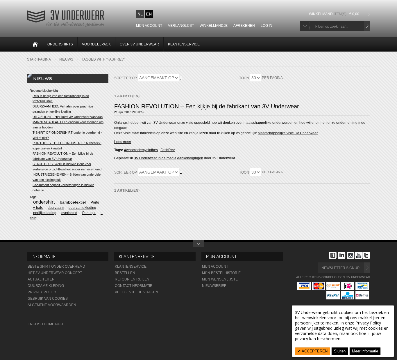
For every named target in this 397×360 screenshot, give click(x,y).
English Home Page (46, 324)
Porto (95, 202)
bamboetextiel (73, 202)
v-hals (38, 208)
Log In (266, 26)
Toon (244, 78)
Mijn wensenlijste (220, 279)
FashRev (167, 150)
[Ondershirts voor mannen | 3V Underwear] (65, 26)
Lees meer (122, 142)
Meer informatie (365, 351)
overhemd (69, 213)
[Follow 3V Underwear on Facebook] (333, 256)
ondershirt (44, 202)
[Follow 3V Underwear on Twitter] (366, 256)
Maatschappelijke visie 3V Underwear (288, 133)
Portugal (89, 213)
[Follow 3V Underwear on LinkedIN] (342, 256)
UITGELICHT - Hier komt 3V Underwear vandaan (68, 117)
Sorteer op (125, 78)
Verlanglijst (181, 26)
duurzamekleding (82, 208)
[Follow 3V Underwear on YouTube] (358, 256)
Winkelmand (334, 14)
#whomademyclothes (141, 150)
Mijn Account (215, 266)
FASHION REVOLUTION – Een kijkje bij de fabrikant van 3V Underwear (206, 106)
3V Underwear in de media (155, 158)
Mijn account (149, 26)
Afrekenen (244, 26)
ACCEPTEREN (314, 351)
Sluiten (340, 351)
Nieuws (66, 59)
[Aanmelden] (367, 267)
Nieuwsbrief (214, 286)
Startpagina (39, 59)
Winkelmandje (214, 26)
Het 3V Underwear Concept (55, 273)
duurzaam (56, 208)
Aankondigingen (190, 158)
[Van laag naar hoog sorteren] (181, 78)
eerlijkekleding (44, 213)
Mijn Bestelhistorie (221, 273)
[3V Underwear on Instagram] (351, 256)
